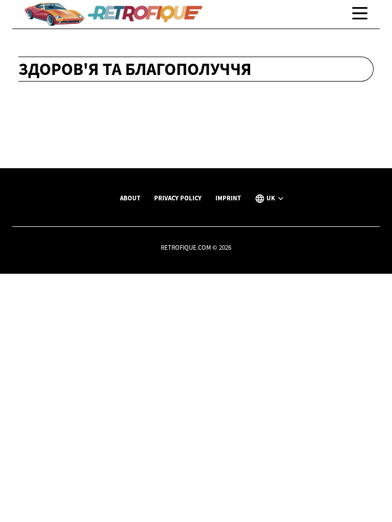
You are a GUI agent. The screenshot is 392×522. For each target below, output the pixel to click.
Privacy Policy (178, 198)
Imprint (228, 198)
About (130, 198)
